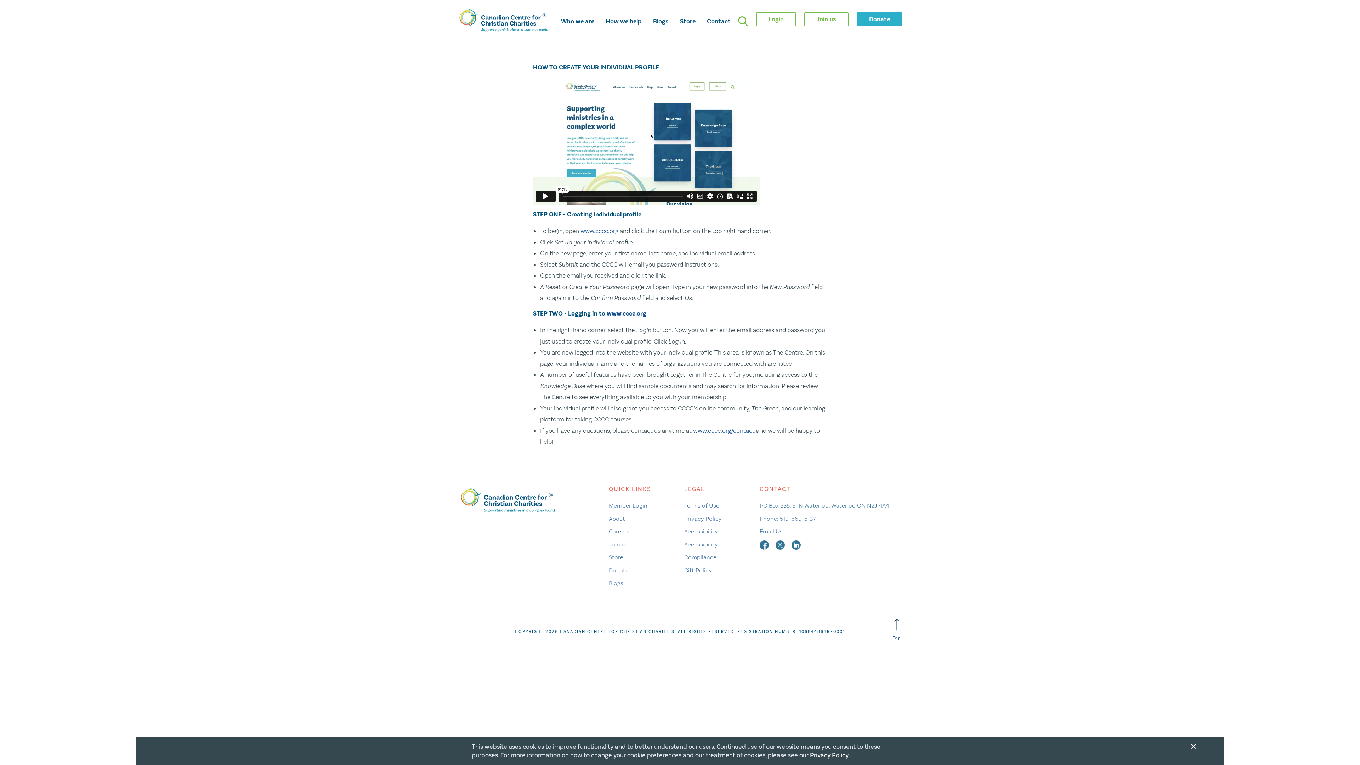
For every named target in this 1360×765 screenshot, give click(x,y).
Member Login (628, 505)
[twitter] (781, 544)
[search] (743, 21)
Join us (618, 544)
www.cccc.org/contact (724, 431)
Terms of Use (701, 505)
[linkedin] (796, 544)
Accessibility (701, 531)
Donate (619, 570)
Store (688, 21)
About (617, 518)
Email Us (771, 531)
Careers (619, 531)
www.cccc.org (599, 231)
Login (776, 19)
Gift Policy (698, 570)
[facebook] (765, 544)
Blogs (661, 21)
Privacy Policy (703, 518)
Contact (719, 21)
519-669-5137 (798, 518)
